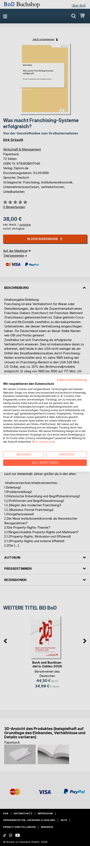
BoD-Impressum (43, 441)
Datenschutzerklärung (72, 379)
